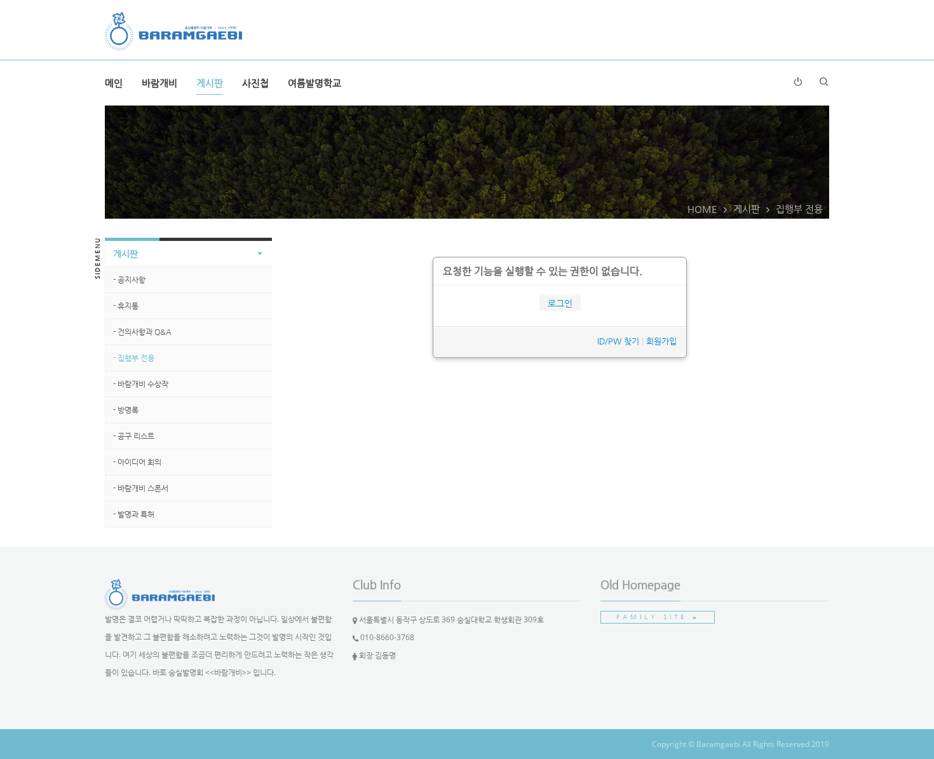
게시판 (209, 83)
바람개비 (159, 83)
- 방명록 (126, 410)
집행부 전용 (799, 208)
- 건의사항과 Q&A (142, 331)
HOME (702, 208)
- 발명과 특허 (133, 514)
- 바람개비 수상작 (140, 384)
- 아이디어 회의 (137, 462)
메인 (114, 83)
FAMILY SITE (654, 616)
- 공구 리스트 (133, 436)
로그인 (560, 303)
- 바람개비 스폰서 (140, 488)
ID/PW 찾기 (618, 341)
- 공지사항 (129, 279)
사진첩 (255, 83)
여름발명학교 (314, 83)
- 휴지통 (126, 305)
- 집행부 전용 (133, 357)
